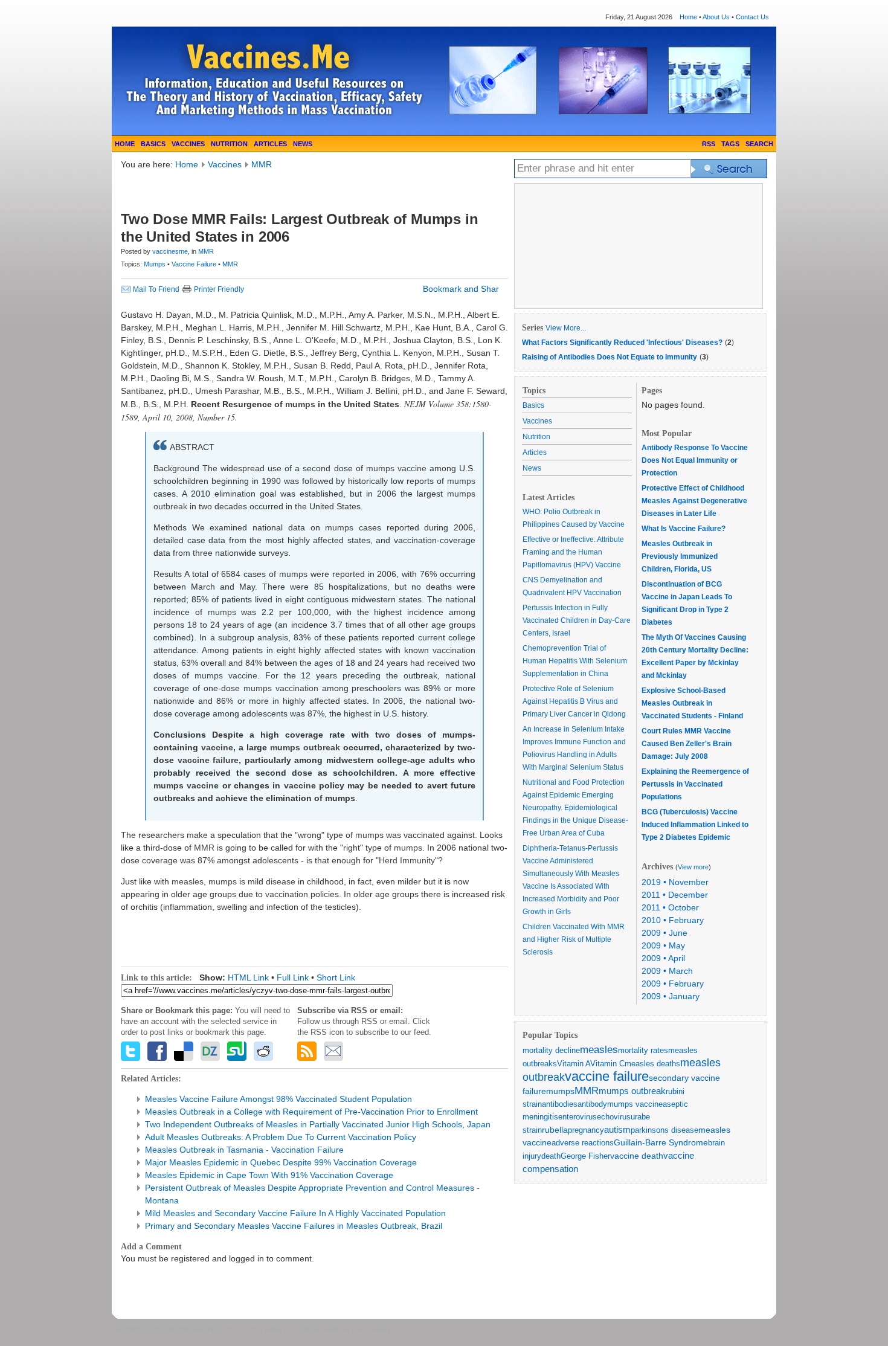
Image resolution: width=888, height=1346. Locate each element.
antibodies (560, 1104)
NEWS (302, 143)
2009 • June (664, 933)
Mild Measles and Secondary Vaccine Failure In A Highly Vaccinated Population (295, 1213)
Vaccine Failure (195, 264)
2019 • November (675, 882)
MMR (261, 164)
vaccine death (636, 1156)
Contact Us (752, 17)
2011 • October (670, 907)
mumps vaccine (635, 1104)
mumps (560, 1091)
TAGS (730, 143)
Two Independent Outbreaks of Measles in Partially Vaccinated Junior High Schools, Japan (318, 1124)
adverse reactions (583, 1142)
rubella (555, 1130)
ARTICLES (270, 143)
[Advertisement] (262, 189)
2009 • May (663, 945)
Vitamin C (607, 1063)
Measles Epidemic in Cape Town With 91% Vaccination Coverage (269, 1175)
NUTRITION (229, 143)
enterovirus (577, 1116)
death (551, 1156)
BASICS (153, 143)
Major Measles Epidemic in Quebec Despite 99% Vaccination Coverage (281, 1162)
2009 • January (671, 996)
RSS (708, 143)
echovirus (614, 1116)
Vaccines (225, 164)
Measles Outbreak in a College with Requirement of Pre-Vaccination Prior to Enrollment (311, 1111)
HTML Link (248, 977)
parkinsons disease (664, 1130)
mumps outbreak (632, 1091)
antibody (592, 1104)
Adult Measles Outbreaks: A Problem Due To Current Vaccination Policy (280, 1137)
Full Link (293, 977)
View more (693, 867)
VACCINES (188, 143)
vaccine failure (607, 1076)
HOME (125, 143)
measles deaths (652, 1063)
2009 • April (663, 958)
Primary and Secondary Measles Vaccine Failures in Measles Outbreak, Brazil (293, 1226)
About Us (716, 17)
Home (688, 17)
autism (617, 1129)
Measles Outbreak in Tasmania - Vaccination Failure (244, 1149)
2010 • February (673, 920)
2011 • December (675, 895)
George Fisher (585, 1156)
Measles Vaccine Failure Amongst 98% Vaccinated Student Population (278, 1099)
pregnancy (586, 1130)
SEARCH (759, 143)
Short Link (336, 977)
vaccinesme (170, 251)
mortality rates (643, 1050)
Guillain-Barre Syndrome (661, 1142)
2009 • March (667, 971)
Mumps (155, 264)
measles (599, 1049)
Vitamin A (573, 1063)
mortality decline (551, 1050)
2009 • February (673, 983)
